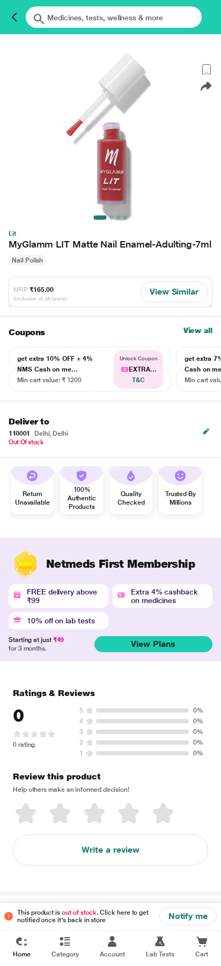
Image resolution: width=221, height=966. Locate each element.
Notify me (188, 916)
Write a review (110, 850)
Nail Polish (27, 260)
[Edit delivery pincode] (206, 431)
